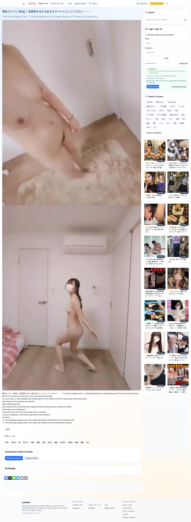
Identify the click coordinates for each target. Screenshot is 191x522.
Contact (125, 514)
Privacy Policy (127, 508)
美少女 (70, 442)
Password (148, 48)
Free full (32, 3)
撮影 (82, 442)
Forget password (150, 63)
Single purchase (32, 458)
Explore (95, 3)
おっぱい (63, 442)
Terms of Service (128, 511)
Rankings (91, 508)
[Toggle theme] (167, 4)
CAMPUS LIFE (43, 3)
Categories (76, 508)
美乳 (56, 442)
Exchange (10, 468)
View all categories (154, 133)
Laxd (70, 3)
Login (166, 58)
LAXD (6, 442)
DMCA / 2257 (127, 505)
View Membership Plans (178, 86)
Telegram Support (128, 517)
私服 (76, 442)
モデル (50, 442)
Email (147, 39)
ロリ (87, 442)
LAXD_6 (13, 442)
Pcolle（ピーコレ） (58, 3)
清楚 (38, 442)
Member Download (14, 458)
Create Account (157, 3)
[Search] (185, 19)
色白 (32, 442)
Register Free (184, 63)
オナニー (25, 442)
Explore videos (80, 3)
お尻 (43, 442)
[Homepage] (23, 3)
